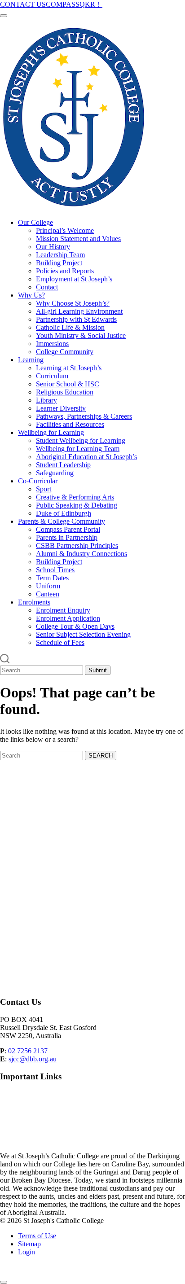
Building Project (59, 263)
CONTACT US (23, 4)
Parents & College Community (61, 521)
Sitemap (29, 1244)
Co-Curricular (37, 481)
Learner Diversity (61, 408)
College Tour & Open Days (75, 626)
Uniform (48, 586)
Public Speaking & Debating (76, 505)
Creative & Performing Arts (75, 497)
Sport (43, 489)
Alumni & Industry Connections (81, 553)
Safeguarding (55, 473)
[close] (3, 1282)
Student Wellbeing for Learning (80, 440)
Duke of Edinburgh (63, 513)
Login (26, 1252)
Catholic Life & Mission (70, 327)
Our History (53, 246)
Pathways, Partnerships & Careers (84, 416)
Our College (35, 222)
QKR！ (90, 4)
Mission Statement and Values (78, 238)
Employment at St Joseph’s (74, 279)
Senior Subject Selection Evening (83, 634)
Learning (31, 360)
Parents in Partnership (66, 537)
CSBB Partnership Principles (77, 545)
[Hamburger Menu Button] (3, 15)
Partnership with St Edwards (76, 319)
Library (46, 400)
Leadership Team (60, 255)
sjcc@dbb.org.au (33, 1059)
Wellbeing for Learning (51, 432)
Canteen (47, 594)
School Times (55, 570)
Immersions (52, 343)
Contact (47, 287)
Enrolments (34, 602)
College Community (64, 351)
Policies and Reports (65, 271)
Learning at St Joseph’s (68, 368)
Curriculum (52, 376)
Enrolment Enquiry (63, 610)
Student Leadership (63, 465)
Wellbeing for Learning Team (77, 448)
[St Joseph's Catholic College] (73, 207)
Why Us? (31, 295)
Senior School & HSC (67, 384)
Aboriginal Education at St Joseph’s (86, 456)
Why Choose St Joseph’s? (73, 303)
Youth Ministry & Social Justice (81, 335)
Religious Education (64, 392)
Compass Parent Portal (68, 529)
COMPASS (62, 4)
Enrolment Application (68, 618)
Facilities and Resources (70, 424)
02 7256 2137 (28, 1051)
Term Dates (52, 578)
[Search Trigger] (5, 661)
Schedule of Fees (60, 642)
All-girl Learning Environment (79, 311)
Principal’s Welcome (65, 230)
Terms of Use (37, 1236)
